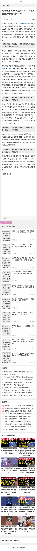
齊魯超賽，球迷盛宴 (9, 374)
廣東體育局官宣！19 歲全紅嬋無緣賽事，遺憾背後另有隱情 (20, 372)
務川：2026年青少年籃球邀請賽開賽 (14, 385)
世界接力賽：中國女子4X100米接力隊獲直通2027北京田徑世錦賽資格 (23, 341)
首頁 (4, 5)
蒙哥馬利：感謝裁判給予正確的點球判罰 (16, 419)
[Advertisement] (18, 195)
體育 (8, 5)
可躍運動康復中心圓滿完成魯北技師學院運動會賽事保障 (19, 392)
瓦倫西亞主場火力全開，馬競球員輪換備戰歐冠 (17, 387)
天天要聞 (20, 2)
